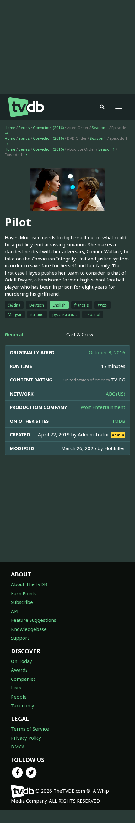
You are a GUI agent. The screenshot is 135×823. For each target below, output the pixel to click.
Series (24, 127)
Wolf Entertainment (103, 407)
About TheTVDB (29, 584)
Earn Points (23, 593)
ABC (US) (115, 394)
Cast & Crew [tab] (79, 334)
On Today (21, 661)
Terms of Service (30, 729)
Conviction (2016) (48, 127)
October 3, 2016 (107, 352)
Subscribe (22, 602)
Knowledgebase (29, 629)
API (15, 611)
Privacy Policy (26, 738)
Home (10, 127)
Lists (16, 687)
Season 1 (100, 127)
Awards (19, 670)
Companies (23, 679)
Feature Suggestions (33, 620)
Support (20, 638)
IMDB (119, 421)
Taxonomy (22, 705)
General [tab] (14, 334)
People (19, 697)
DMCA (18, 746)
